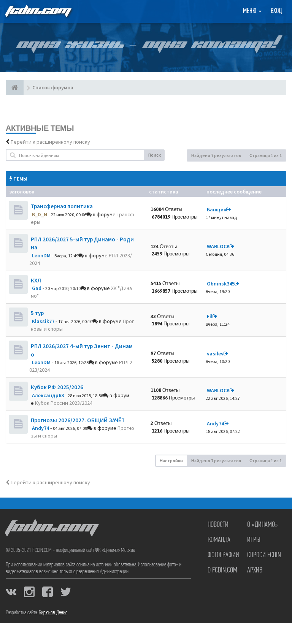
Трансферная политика (62, 206)
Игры (253, 540)
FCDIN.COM (38, 11)
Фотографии (223, 555)
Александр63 (48, 395)
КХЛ (36, 280)
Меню (250, 11)
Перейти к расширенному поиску (50, 141)
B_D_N (39, 214)
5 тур (37, 313)
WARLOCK (218, 246)
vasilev (215, 353)
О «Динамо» (262, 525)
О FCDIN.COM (222, 570)
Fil (210, 316)
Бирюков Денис (53, 613)
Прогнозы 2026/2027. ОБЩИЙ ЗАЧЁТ (78, 420)
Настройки (171, 460)
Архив (254, 570)
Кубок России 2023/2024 (63, 402)
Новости (218, 525)
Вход (276, 11)
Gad (36, 288)
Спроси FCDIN (264, 555)
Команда (219, 540)
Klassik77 (43, 321)
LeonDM (41, 255)
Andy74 (40, 428)
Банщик (216, 209)
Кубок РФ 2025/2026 (57, 387)
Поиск (154, 155)
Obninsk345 (221, 283)
